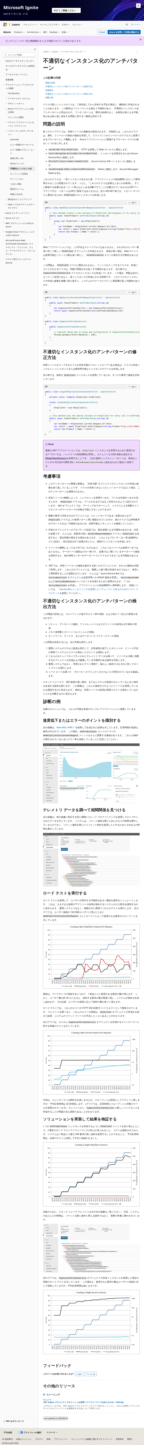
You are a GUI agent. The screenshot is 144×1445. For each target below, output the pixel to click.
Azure (55, 51)
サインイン (136, 24)
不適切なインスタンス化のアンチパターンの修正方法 (69, 86)
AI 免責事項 (7, 1439)
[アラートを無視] (138, 5)
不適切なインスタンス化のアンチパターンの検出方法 (69, 93)
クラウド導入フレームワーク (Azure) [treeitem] (18, 261)
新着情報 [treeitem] (10, 79)
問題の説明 (50, 82)
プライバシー (60, 1439)
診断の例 (49, 97)
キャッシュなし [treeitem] (17, 178)
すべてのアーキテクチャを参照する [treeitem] (20, 68)
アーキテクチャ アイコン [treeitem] (17, 74)
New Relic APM (64, 727)
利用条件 (120, 1439)
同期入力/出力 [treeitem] (16, 194)
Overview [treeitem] (14, 139)
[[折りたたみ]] (34, 49)
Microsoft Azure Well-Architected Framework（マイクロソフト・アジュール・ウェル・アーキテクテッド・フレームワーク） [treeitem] (20, 247)
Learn (46, 51)
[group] (91, 224)
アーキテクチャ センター (72, 51)
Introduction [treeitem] (14, 93)
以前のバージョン (24, 1439)
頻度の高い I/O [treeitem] (16, 158)
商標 (129, 1439)
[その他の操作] (137, 52)
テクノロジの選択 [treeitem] (16, 117)
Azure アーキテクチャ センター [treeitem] (20, 61)
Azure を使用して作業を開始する (124, 32)
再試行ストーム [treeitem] (17, 189)
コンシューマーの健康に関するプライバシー (90, 1439)
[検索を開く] (127, 24)
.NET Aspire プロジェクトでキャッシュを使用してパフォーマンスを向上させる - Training (83, 1402)
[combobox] (19, 54)
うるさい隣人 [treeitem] (16, 184)
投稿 (48, 1439)
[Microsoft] (5, 24)
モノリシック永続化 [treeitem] (19, 173)
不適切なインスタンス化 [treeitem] (21, 168)
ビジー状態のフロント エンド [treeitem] (22, 151)
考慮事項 (49, 90)
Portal (102, 32)
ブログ (38, 1439)
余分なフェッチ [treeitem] (17, 163)
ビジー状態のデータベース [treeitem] (22, 144)
